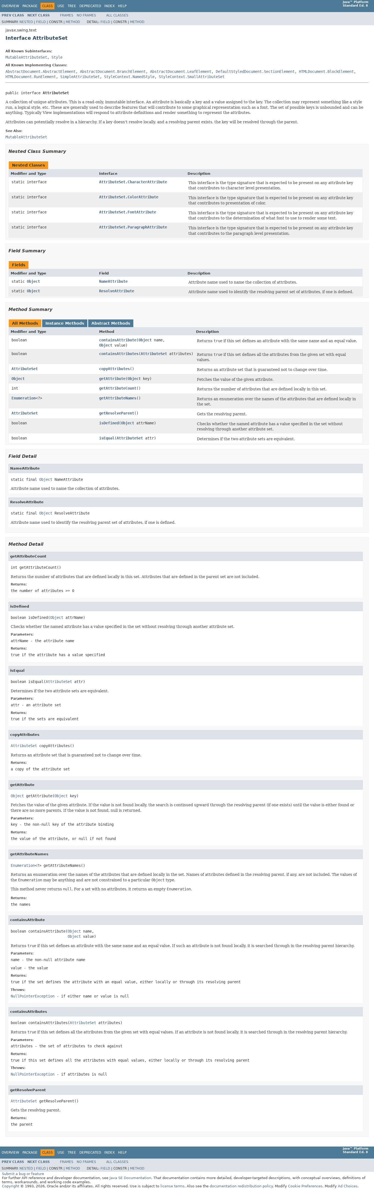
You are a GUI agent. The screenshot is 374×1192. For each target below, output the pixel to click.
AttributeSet (154, 353)
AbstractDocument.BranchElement (113, 71)
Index (109, 6)
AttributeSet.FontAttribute (127, 212)
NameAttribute (113, 281)
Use (60, 6)
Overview (10, 6)
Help (122, 6)
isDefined (109, 423)
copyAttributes (114, 369)
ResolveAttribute (116, 291)
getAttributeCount (117, 388)
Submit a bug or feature (23, 1174)
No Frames (86, 15)
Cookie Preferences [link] (305, 1186)
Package (30, 6)
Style (56, 57)
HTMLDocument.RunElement (30, 77)
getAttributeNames (117, 398)
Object (33, 281)
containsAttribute (117, 340)
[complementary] (305, 1186)
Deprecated (90, 6)
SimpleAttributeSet (80, 77)
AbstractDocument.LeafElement (180, 71)
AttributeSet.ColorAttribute (128, 197)
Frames (66, 15)
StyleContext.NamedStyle (129, 77)
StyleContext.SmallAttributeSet (192, 77)
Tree (72, 6)
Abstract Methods (110, 323)
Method (73, 22)
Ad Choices (348, 1186)
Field (41, 22)
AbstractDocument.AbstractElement (40, 71)
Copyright (10, 1186)
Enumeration (23, 398)
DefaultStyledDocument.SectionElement (255, 71)
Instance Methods (64, 323)
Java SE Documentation (130, 1178)
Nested (26, 22)
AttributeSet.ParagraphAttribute (133, 227)
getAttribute (112, 378)
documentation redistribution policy (241, 1186)
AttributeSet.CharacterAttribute (133, 182)
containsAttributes (119, 353)
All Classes (117, 15)
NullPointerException (32, 996)
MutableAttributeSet (26, 57)
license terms (172, 1186)
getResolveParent (116, 413)
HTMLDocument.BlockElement (326, 71)
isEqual (106, 438)
